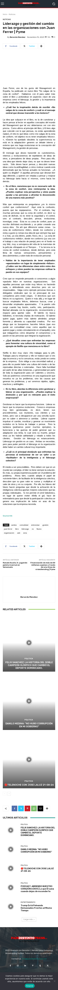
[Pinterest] (27, 808)
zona (25, 533)
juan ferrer (8, 529)
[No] (54, 981)
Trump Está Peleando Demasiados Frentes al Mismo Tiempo (36, 908)
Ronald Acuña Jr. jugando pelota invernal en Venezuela (15, 565)
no (33, 529)
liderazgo (25, 529)
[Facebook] (14, 808)
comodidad (24, 525)
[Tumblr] (40, 965)
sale (18, 533)
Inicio (5, 14)
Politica (28, 658)
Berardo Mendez (17, 37)
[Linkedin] (25, 965)
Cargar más (28, 919)
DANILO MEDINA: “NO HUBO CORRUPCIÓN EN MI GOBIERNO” (29, 725)
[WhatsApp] (34, 808)
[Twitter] (21, 808)
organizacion (9, 533)
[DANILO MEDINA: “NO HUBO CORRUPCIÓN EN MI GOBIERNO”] (29, 701)
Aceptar (29, 986)
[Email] (40, 808)
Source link (7, 516)
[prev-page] (4, 793)
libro (17, 529)
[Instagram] (18, 965)
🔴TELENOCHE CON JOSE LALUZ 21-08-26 (29, 784)
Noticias (12, 14)
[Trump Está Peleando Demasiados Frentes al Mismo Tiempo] (11, 907)
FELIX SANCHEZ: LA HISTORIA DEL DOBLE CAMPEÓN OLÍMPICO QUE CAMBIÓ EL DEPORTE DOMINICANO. (29, 665)
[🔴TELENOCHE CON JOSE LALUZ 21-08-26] (29, 759)
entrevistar (35, 525)
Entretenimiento (28, 902)
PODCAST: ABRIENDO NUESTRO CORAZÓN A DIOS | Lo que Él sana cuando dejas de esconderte (37, 889)
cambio (14, 525)
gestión (45, 525)
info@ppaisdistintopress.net (34, 959)
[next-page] (9, 793)
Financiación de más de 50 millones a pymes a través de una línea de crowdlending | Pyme (42, 566)
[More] (41, 46)
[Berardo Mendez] (5, 37)
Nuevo (39, 529)
